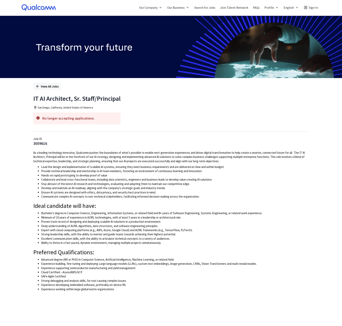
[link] (39, 7)
